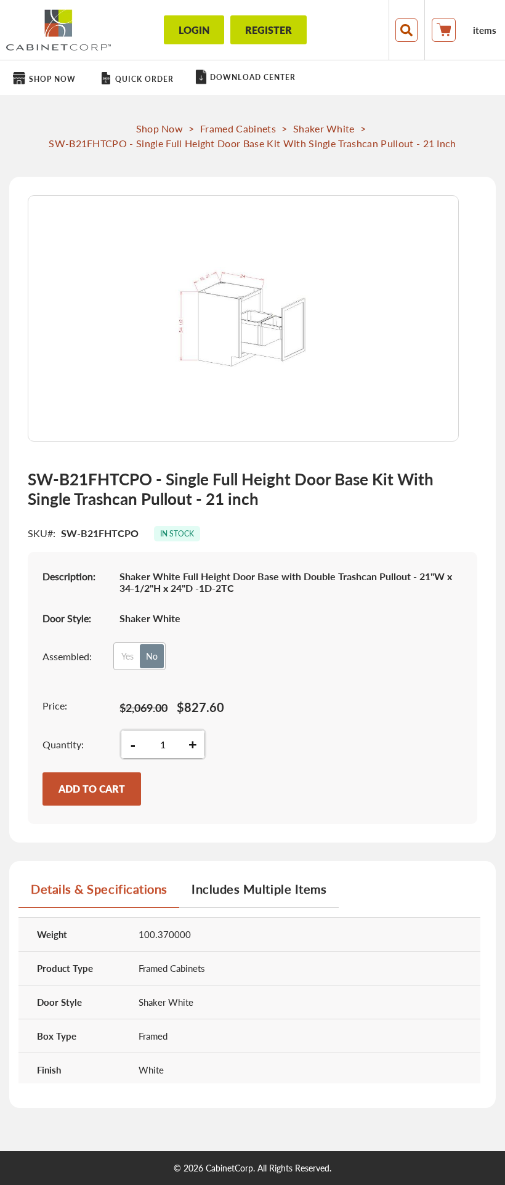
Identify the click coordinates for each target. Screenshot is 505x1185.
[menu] (252, 77)
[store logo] (58, 30)
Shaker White (324, 128)
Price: (54, 705)
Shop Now (160, 128)
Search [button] (406, 30)
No (152, 656)
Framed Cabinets (238, 128)
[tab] (99, 894)
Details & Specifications (99, 888)
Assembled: (67, 656)
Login (194, 30)
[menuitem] (46, 78)
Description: (68, 576)
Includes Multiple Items (259, 888)
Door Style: (66, 618)
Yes (127, 656)
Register (268, 30)
